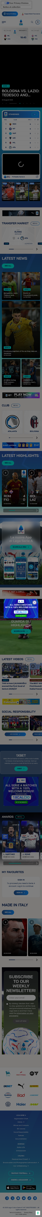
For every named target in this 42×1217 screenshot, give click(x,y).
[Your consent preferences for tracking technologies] (38, 1213)
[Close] (34, 602)
